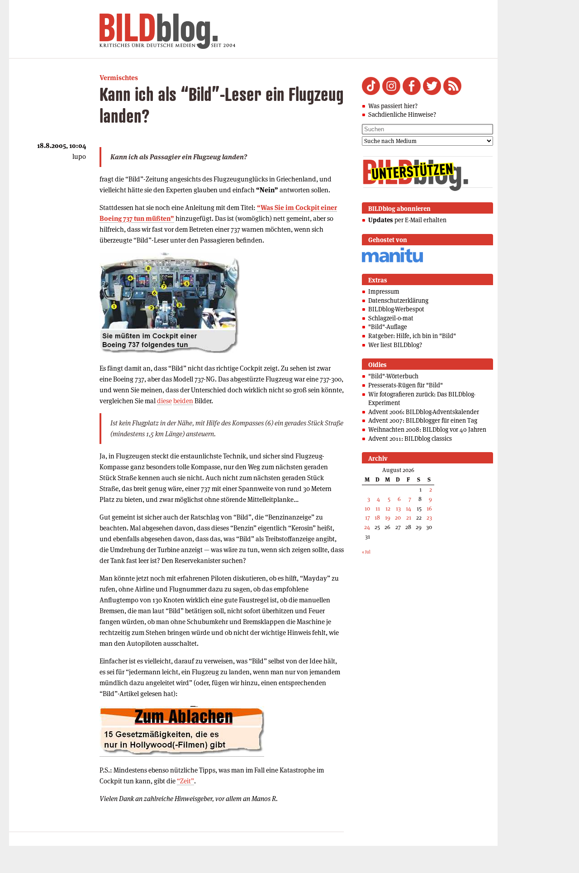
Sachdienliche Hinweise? (402, 114)
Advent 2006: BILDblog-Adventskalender (423, 412)
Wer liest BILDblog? (395, 345)
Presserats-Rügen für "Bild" (405, 385)
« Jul (366, 552)
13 (398, 508)
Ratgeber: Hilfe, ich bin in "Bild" (412, 336)
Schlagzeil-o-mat (390, 318)
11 (377, 508)
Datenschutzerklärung (398, 300)
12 (387, 508)
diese (164, 400)
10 (367, 508)
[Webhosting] (392, 261)
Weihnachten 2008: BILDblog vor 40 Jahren (427, 429)
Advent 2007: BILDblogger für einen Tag (422, 420)
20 (398, 517)
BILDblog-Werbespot (396, 309)
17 (367, 517)
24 (367, 527)
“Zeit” (185, 781)
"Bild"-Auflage (387, 327)
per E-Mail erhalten (407, 220)
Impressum (383, 291)
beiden (183, 400)
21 (408, 517)
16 (429, 508)
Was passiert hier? (393, 106)
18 (377, 517)
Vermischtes (119, 77)
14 (408, 508)
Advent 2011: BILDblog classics (410, 438)
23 (429, 517)
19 (387, 517)
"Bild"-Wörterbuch (393, 376)
